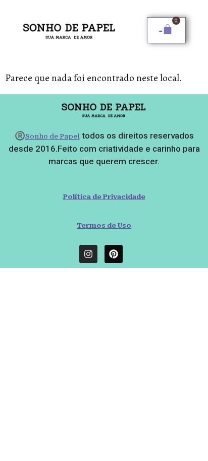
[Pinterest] (114, 254)
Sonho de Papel (52, 136)
